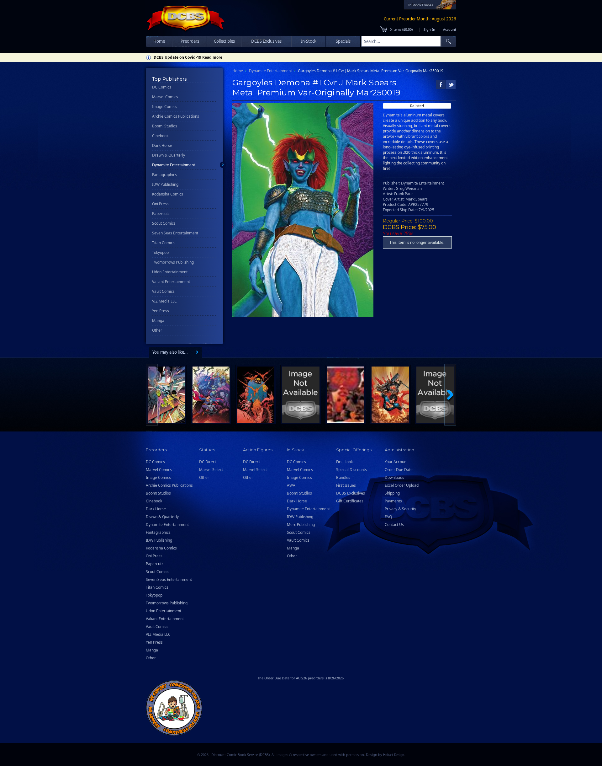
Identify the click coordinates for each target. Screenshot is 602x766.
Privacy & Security (400, 509)
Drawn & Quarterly (168, 155)
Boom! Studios (164, 126)
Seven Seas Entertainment (175, 233)
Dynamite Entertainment (173, 165)
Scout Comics (164, 223)
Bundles (343, 477)
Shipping (392, 493)
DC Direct (207, 461)
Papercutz (161, 213)
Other (157, 330)
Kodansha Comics (167, 194)
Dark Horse (162, 145)
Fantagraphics (164, 174)
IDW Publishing (165, 184)
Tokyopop (160, 252)
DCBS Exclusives (350, 493)
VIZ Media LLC (164, 301)
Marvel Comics (165, 96)
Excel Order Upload (402, 485)
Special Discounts (351, 469)
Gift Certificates (349, 501)
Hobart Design (393, 755)
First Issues (346, 485)
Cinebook (160, 135)
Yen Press (160, 310)
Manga (158, 320)
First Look (344, 461)
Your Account (396, 461)
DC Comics (161, 87)
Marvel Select (211, 469)
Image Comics (164, 106)
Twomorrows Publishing (173, 262)
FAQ (388, 516)
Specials (343, 41)
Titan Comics (163, 242)
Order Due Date (399, 469)
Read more (212, 57)
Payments (393, 501)
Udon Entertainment (169, 272)
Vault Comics (163, 291)
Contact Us (394, 524)
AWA (291, 485)
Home (159, 41)
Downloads (394, 477)
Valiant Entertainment (171, 281)
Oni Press (160, 203)
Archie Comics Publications (175, 116)
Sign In (429, 29)
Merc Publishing (301, 524)
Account (449, 29)
